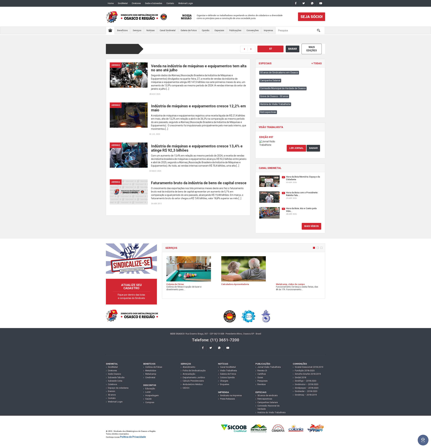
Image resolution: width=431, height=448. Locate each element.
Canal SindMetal (228, 367)
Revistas (261, 384)
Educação (150, 388)
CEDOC (186, 388)
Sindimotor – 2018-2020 (306, 384)
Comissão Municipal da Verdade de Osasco (283, 88)
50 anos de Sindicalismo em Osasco (279, 72)
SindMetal (123, 3)
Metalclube (150, 370)
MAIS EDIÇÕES (311, 49)
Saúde (148, 399)
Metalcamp (150, 374)
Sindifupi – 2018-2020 (305, 381)
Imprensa (268, 30)
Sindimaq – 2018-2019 (306, 394)
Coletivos (112, 384)
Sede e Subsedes (153, 3)
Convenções (252, 30)
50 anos (112, 394)
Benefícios (122, 30)
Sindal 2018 (300, 377)
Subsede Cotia (115, 381)
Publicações (235, 30)
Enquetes (224, 384)
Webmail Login (185, 3)
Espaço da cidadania (118, 388)
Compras (149, 402)
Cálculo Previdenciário (193, 381)
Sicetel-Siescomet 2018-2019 (309, 367)
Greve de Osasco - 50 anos (274, 96)
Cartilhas (261, 374)
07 (270, 48)
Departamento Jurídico (194, 377)
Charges (224, 381)
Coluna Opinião (227, 377)
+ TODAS (316, 63)
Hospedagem (152, 395)
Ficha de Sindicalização (194, 370)
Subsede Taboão (116, 377)
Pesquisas (262, 381)
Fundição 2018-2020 (304, 370)
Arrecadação (189, 374)
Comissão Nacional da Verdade (268, 407)
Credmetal (150, 377)
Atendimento (189, 367)
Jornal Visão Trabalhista (269, 367)
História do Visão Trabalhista (275, 104)
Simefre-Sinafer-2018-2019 (308, 374)
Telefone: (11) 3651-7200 (215, 340)
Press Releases (227, 399)
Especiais (219, 30)
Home (111, 3)
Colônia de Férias (153, 367)
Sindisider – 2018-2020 (306, 391)
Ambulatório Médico (193, 384)
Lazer (148, 392)
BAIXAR (292, 48)
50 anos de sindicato (267, 395)
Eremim (111, 391)
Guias (260, 377)
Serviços (137, 30)
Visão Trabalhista (228, 370)
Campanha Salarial (270, 80)
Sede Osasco (114, 374)
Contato (170, 3)
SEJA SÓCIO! (312, 17)
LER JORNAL (296, 148)
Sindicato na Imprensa (231, 395)
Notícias (150, 30)
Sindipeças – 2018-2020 (306, 388)
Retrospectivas (268, 112)
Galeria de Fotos (189, 30)
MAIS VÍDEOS (311, 226)
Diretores (136, 3)
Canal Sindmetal (167, 30)
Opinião (205, 30)
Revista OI (262, 370)
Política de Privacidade (133, 437)
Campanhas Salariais (267, 402)
